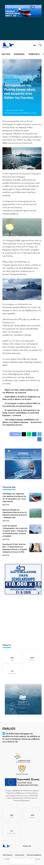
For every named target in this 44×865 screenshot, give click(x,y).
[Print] (29, 104)
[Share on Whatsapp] (17, 104)
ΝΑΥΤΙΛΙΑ (5, 505)
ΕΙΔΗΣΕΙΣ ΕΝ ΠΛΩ (12, 80)
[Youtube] (12, 670)
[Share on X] (14, 104)
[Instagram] (32, 657)
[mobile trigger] (39, 45)
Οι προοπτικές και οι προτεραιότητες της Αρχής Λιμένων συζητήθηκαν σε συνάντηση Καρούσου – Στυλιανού (21, 413)
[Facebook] (12, 657)
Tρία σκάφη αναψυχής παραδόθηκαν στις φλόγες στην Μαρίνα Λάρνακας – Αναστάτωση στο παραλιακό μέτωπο (21, 422)
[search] (30, 45)
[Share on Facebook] (10, 104)
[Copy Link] (25, 104)
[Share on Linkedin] (21, 104)
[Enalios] (8, 45)
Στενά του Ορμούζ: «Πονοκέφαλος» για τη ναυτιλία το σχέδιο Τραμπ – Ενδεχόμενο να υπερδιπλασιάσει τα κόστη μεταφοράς (14, 531)
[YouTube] (36, 846)
